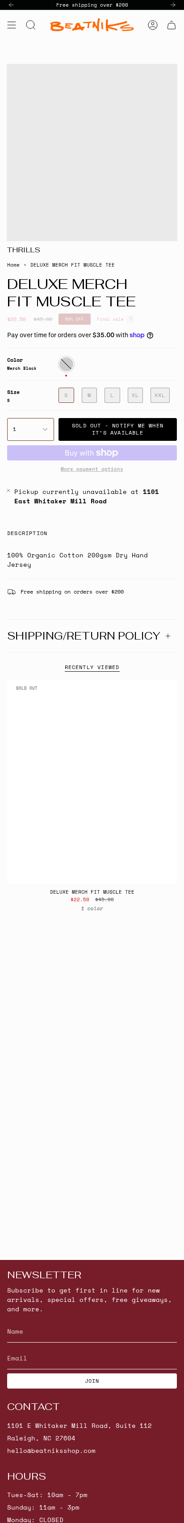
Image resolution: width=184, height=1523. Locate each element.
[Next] (173, 5)
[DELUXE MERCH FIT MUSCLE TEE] (92, 782)
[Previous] (11, 5)
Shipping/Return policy (83, 636)
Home (13, 264)
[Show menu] (12, 25)
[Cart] (171, 25)
